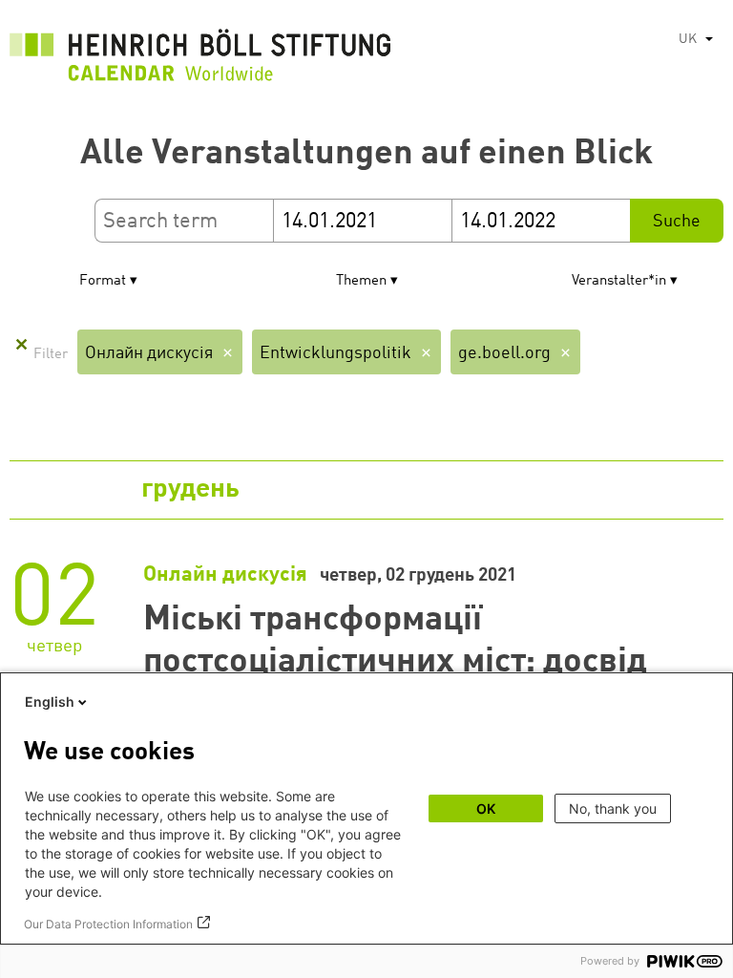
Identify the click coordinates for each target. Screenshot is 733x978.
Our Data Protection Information (108, 924)
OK (485, 808)
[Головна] (200, 60)
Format (102, 281)
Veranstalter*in (619, 281)
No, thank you (613, 808)
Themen (361, 281)
